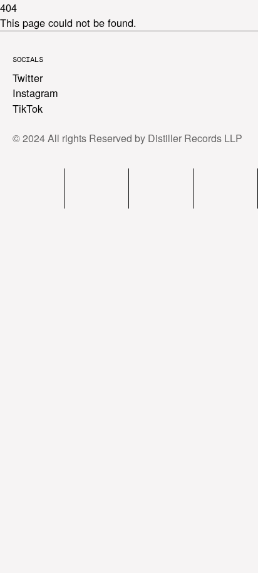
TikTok (28, 108)
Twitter (28, 77)
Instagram (35, 92)
